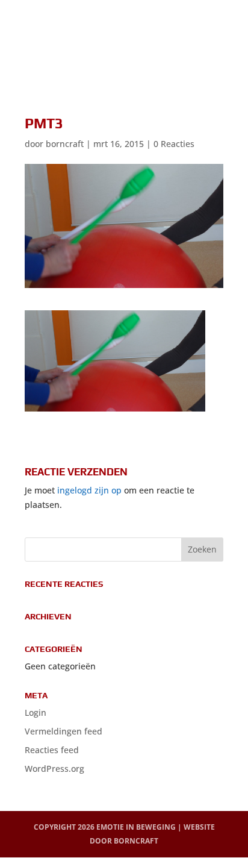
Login (35, 712)
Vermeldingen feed (63, 731)
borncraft (65, 143)
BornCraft (136, 841)
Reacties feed (52, 750)
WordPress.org (54, 768)
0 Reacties (173, 143)
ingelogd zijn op (89, 490)
